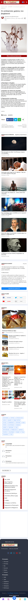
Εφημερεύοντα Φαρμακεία (11, 507)
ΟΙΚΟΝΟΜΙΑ (10, 427)
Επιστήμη (6, 563)
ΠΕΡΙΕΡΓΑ (21, 429)
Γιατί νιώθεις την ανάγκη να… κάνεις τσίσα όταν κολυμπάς (13, 193)
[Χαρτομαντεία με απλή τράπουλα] (5, 348)
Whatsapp (19, 119)
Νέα (4, 565)
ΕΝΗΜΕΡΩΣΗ (11, 422)
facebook (9, 297)
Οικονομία (6, 561)
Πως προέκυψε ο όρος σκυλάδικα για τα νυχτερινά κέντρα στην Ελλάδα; (13, 213)
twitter (21, 297)
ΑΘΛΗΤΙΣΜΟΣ (5, 417)
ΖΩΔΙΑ (23, 422)
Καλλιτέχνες (6, 587)
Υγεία (5, 579)
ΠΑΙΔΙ (16, 427)
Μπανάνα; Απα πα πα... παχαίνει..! (17, 353)
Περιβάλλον (6, 581)
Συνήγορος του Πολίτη (10, 503)
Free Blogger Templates (12, 593)
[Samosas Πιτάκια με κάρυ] (14, 319)
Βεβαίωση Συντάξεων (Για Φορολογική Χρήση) (11, 486)
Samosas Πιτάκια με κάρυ (9, 330)
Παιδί (5, 577)
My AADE (7, 479)
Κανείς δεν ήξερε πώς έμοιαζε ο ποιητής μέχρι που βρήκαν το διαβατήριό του (13, 234)
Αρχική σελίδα (4, 6)
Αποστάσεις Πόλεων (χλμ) (11, 495)
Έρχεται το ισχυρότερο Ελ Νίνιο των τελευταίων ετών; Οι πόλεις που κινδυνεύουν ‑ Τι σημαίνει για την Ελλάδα (20, 380)
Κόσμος (5, 570)
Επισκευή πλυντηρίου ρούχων (16, 341)
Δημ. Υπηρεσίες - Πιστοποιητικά (9, 482)
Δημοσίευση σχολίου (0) (14, 288)
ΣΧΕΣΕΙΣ (17, 432)
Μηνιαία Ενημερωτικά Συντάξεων (10, 490)
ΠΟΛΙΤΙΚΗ (5, 432)
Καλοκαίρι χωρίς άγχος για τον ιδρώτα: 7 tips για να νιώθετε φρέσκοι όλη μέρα (13, 173)
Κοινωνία (6, 568)
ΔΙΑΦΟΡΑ (10, 6)
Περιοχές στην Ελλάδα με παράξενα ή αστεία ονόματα (17, 336)
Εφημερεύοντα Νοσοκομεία (11, 505)
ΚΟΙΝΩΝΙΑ (18, 425)
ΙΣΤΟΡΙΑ (4, 425)
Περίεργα (6, 572)
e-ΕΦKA (7, 500)
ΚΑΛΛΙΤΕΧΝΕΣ (11, 425)
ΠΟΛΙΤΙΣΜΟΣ (11, 432)
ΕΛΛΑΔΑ (4, 422)
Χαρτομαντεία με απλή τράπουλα (16, 347)
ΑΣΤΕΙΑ (4, 420)
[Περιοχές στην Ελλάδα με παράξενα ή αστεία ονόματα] (5, 336)
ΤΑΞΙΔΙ (22, 432)
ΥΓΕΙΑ (11, 434)
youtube (9, 301)
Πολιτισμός (6, 583)
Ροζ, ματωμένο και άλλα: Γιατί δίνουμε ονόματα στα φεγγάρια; (13, 152)
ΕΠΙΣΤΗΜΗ (18, 422)
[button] (26, 2)
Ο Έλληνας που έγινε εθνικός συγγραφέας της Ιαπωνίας (12, 254)
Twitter (15, 119)
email (21, 301)
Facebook (11, 119)
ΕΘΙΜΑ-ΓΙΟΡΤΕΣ (17, 420)
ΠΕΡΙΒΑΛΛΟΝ (14, 429)
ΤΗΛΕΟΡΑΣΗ (5, 434)
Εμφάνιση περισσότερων (21, 134)
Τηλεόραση (6, 585)
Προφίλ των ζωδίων (7, 402)
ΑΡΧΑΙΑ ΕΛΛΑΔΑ (19, 417)
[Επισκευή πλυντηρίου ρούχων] (5, 342)
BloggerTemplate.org (14, 595)
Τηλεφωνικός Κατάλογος (11, 493)
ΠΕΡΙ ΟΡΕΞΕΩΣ (6, 429)
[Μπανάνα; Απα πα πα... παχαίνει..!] (5, 354)
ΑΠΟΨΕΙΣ (12, 417)
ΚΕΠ (6, 498)
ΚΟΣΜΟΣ (5, 427)
